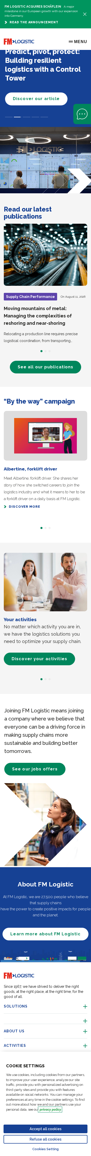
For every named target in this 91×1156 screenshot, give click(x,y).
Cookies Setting (45, 1149)
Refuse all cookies (45, 1139)
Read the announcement (34, 22)
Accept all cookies (45, 1129)
